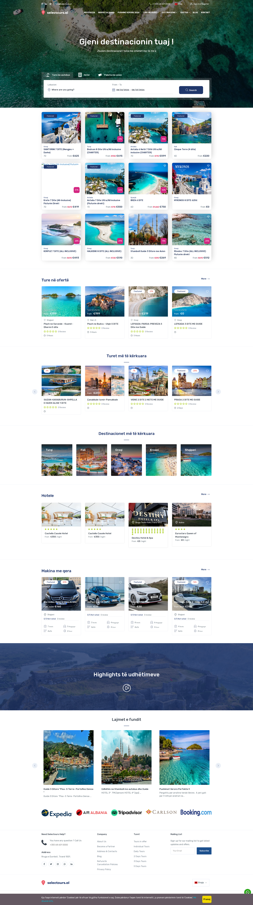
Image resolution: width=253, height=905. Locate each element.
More (203, 278)
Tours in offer (140, 841)
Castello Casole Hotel (56, 533)
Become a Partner (106, 846)
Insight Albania (106, 12)
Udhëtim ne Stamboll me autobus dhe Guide (124, 789)
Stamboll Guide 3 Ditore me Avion (148, 251)
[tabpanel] (61, 390)
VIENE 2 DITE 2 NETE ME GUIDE (147, 399)
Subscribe (204, 851)
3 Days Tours (140, 861)
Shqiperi (190, 450)
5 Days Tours (140, 866)
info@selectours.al (64, 4)
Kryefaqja (89, 12)
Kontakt (205, 12)
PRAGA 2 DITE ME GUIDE (187, 399)
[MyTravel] (56, 882)
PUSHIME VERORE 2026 (129, 12)
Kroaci (154, 450)
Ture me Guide (150, 12)
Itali (83, 450)
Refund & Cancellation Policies (107, 863)
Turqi (49, 450)
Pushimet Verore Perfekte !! (174, 789)
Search (193, 90)
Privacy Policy (104, 869)
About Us (101, 841)
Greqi (118, 450)
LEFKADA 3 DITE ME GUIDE (188, 324)
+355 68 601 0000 (59, 845)
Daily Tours (139, 851)
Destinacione (169, 12)
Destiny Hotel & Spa (142, 538)
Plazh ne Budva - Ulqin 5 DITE (102, 324)
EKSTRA (184, 12)
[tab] (57, 75)
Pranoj (206, 899)
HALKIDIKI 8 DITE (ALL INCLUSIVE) (104, 251)
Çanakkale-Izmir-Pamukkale (102, 399)
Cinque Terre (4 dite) (185, 149)
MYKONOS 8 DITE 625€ (185, 200)
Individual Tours (141, 846)
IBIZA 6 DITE (137, 200)
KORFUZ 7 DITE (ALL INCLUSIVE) (60, 251)
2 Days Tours (140, 856)
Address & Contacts (107, 851)
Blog (195, 12)
